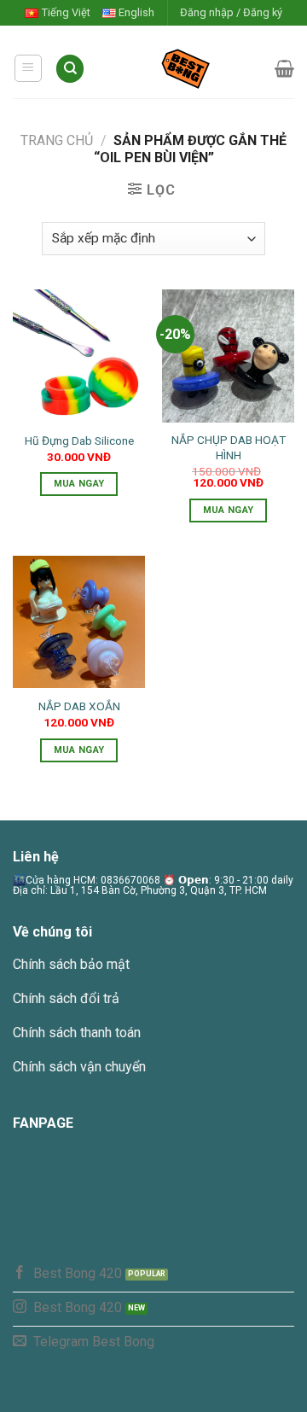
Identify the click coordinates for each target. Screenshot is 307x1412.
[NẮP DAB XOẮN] (79, 622)
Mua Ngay (79, 483)
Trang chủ (56, 140)
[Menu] (28, 68)
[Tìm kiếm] (70, 69)
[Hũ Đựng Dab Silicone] (79, 355)
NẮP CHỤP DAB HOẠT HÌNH (228, 447)
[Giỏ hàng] (284, 68)
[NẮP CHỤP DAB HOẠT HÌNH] (228, 355)
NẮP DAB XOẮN (79, 706)
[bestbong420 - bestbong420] (180, 68)
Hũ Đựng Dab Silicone (79, 440)
